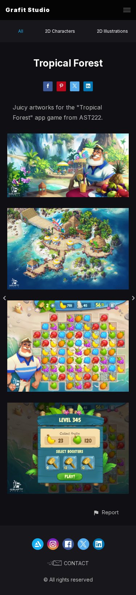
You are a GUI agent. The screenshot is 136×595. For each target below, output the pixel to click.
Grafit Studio (27, 9)
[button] (105, 512)
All (20, 31)
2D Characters (60, 31)
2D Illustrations (112, 31)
